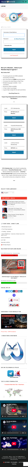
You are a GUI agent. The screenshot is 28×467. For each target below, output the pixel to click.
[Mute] (23, 416)
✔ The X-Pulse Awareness (6, 229)
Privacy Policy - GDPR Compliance (8, 331)
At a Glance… (14, 462)
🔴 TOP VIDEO (6, 462)
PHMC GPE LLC (21, 456)
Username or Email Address (10, 32)
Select (14, 117)
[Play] (2, 416)
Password (6, 38)
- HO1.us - (10, 456)
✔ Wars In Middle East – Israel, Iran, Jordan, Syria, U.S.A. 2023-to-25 (13, 234)
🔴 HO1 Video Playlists (6, 244)
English (6, 192)
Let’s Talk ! (3, 240)
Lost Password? (14, 55)
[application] (14, 410)
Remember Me (8, 45)
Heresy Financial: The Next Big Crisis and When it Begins (16, 215)
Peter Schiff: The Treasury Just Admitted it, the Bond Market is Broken (16, 209)
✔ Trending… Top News (6, 231)
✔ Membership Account (6, 226)
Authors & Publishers (5, 237)
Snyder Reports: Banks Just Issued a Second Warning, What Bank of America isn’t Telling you (16, 203)
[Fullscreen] (25, 416)
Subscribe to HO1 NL (5, 242)
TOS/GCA (14, 464)
